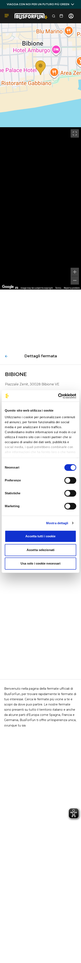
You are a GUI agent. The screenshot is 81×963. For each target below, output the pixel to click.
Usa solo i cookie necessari (41, 563)
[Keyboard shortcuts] (16, 288)
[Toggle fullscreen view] (75, 133)
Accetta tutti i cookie (40, 536)
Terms (58, 288)
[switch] (70, 480)
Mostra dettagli (57, 523)
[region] (40, 208)
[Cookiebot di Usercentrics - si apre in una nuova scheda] (58, 396)
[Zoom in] (75, 272)
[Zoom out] (75, 280)
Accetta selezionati (40, 550)
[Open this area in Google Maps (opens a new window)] (8, 287)
